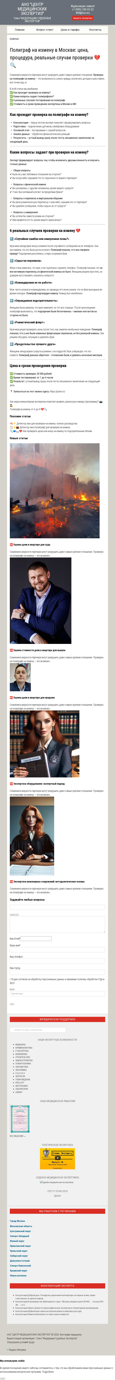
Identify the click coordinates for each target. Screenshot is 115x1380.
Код (17, 914)
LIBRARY (18, 1092)
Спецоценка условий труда (20, 1342)
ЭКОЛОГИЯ (20, 1076)
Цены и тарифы (70, 29)
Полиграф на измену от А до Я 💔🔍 (28, 409)
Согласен (2, 1378)
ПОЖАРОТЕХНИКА (23, 1063)
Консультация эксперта (57, 1285)
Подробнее (48, 1371)
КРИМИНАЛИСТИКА (23, 1048)
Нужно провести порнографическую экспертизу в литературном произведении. (63, 1308)
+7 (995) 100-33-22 (83, 9)
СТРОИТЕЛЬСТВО (22, 1057)
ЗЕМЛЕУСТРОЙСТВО (24, 1060)
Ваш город (15, 967)
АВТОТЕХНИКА (21, 1086)
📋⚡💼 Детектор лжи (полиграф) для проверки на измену (40, 427)
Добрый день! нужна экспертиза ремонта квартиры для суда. (55, 1311)
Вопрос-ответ (44, 29)
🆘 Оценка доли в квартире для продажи (32, 697)
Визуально (12, 914)
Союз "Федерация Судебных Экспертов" (56, 1338)
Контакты (95, 29)
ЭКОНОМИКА (21, 1070)
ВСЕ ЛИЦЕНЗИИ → (18, 1136)
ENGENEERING (21, 1054)
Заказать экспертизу (82, 18)
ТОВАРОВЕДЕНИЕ (22, 1079)
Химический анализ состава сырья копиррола (48, 1314)
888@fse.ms (83, 13)
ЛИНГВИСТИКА (21, 1067)
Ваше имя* (15, 945)
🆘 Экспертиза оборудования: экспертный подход (37, 783)
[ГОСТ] (57, 1196)
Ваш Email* (15, 938)
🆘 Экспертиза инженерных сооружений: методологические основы (47, 881)
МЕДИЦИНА (20, 1044)
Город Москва (17, 1221)
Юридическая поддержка (57, 1019)
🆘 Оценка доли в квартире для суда (30, 544)
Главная (20, 29)
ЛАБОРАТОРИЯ (21, 1089)
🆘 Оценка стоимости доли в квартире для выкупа (37, 650)
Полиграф (14, 39)
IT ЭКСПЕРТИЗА (22, 1051)
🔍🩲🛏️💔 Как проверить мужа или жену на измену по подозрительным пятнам (51, 431)
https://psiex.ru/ (57, 391)
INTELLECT (19, 1082)
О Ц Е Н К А (20, 1073)
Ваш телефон (16, 956)
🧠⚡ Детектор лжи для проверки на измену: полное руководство (43, 423)
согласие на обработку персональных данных (41, 979)
